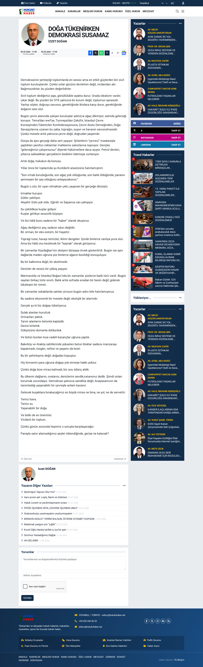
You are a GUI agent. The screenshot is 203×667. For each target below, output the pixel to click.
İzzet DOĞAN (57, 41)
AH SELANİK (31, 540)
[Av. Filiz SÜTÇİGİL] (139, 408)
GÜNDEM (110, 657)
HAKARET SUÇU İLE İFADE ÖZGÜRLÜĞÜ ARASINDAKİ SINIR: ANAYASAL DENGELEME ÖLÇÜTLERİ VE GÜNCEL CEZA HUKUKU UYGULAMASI (164, 111)
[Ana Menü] (182, 11)
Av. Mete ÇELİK (156, 448)
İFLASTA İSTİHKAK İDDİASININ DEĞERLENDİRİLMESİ (160, 66)
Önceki (27, 459)
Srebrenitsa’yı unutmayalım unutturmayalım (48, 513)
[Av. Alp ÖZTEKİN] (139, 437)
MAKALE (60, 11)
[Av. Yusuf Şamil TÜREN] (139, 423)
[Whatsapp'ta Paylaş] (101, 53)
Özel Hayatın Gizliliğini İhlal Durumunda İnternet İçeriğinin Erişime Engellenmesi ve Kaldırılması (164, 440)
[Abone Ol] (123, 53)
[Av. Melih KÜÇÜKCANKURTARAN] (139, 33)
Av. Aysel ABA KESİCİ (159, 75)
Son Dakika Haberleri (116, 646)
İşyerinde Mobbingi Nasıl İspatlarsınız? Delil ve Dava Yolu (162, 80)
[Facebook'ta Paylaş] (90, 53)
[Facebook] (146, 621)
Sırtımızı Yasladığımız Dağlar (40, 535)
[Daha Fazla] (107, 53)
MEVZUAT (148, 11)
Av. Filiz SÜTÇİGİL (157, 405)
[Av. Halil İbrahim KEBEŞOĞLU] (139, 108)
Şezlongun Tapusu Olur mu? (40, 491)
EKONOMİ (24, 660)
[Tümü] (180, 23)
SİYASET (121, 657)
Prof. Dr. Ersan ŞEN (159, 46)
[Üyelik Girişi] (182, 3)
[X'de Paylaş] (95, 53)
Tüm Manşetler (73, 646)
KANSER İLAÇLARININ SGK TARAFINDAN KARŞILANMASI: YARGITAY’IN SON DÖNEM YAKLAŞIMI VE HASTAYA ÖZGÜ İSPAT (165, 411)
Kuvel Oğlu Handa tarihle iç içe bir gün (45, 529)
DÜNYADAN (36, 660)
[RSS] (168, 621)
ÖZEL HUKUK (132, 11)
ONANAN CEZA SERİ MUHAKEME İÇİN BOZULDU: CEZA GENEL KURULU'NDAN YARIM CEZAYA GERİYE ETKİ (164, 454)
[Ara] (177, 11)
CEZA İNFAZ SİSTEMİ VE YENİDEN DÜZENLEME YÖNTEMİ (161, 52)
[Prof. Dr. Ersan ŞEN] (139, 49)
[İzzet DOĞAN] (33, 34)
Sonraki (119, 459)
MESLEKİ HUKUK (92, 11)
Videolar (47, 3)
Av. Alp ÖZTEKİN (156, 434)
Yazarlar (63, 3)
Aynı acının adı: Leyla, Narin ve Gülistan (45, 497)
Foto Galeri (29, 3)
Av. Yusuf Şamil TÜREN (160, 420)
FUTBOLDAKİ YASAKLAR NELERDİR (161, 97)
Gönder (27, 597)
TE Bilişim (179, 660)
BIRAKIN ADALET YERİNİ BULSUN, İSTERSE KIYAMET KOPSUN (59, 518)
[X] (152, 621)
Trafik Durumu (154, 640)
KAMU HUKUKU (114, 11)
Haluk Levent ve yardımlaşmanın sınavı (46, 502)
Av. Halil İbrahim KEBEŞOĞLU (164, 105)
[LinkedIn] (163, 621)
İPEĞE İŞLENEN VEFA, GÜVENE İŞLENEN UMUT (51, 508)
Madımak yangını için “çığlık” (40, 524)
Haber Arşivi (153, 646)
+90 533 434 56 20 (88, 621)
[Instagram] (157, 621)
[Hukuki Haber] (27, 11)
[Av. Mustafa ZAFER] (139, 64)
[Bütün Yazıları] (124, 485)
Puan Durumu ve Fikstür (36, 646)
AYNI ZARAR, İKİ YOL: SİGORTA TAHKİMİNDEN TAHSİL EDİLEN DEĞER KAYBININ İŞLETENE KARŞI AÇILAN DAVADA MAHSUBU (163, 38)
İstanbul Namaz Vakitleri (119, 640)
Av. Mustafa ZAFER (158, 61)
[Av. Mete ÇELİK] (139, 452)
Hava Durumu (73, 640)
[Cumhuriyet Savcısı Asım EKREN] (139, 92)
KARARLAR (74, 11)
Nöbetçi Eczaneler (34, 640)
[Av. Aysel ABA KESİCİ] (139, 78)
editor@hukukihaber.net (90, 627)
